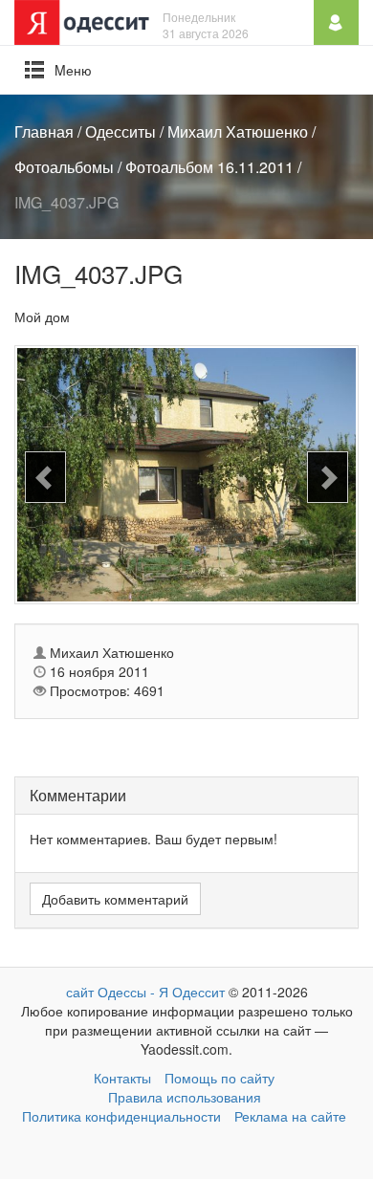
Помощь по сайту (219, 1077)
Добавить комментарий (115, 898)
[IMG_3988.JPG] (327, 477)
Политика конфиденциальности (121, 1115)
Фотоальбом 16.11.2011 (209, 167)
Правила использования (184, 1096)
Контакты (122, 1077)
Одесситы (120, 131)
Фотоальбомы (64, 167)
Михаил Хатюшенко (237, 131)
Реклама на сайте (290, 1115)
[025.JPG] (45, 477)
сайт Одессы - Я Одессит (145, 991)
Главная (44, 131)
